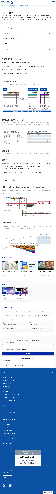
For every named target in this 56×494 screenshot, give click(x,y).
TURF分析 (26, 5)
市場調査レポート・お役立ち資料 (10, 433)
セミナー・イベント (9, 412)
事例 (4, 405)
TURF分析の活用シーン (9, 28)
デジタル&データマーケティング (10, 389)
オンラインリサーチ (7, 377)
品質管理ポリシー (6, 477)
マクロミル (3, 5)
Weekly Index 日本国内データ (10, 436)
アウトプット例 (7, 49)
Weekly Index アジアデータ (9, 438)
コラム (4, 427)
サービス (5, 372)
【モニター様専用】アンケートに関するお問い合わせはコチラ (28, 463)
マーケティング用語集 (8, 430)
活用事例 (5, 44)
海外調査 (5, 386)
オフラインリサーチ (7, 380)
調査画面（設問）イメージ (10, 38)
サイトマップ (5, 480)
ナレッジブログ (6, 424)
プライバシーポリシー (6, 472)
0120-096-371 (28, 457)
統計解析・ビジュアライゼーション (12, 5)
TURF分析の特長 (8, 33)
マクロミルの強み (8, 444)
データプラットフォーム (8, 397)
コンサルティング (7, 391)
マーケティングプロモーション (10, 394)
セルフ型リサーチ (7, 383)
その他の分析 (21, 5)
